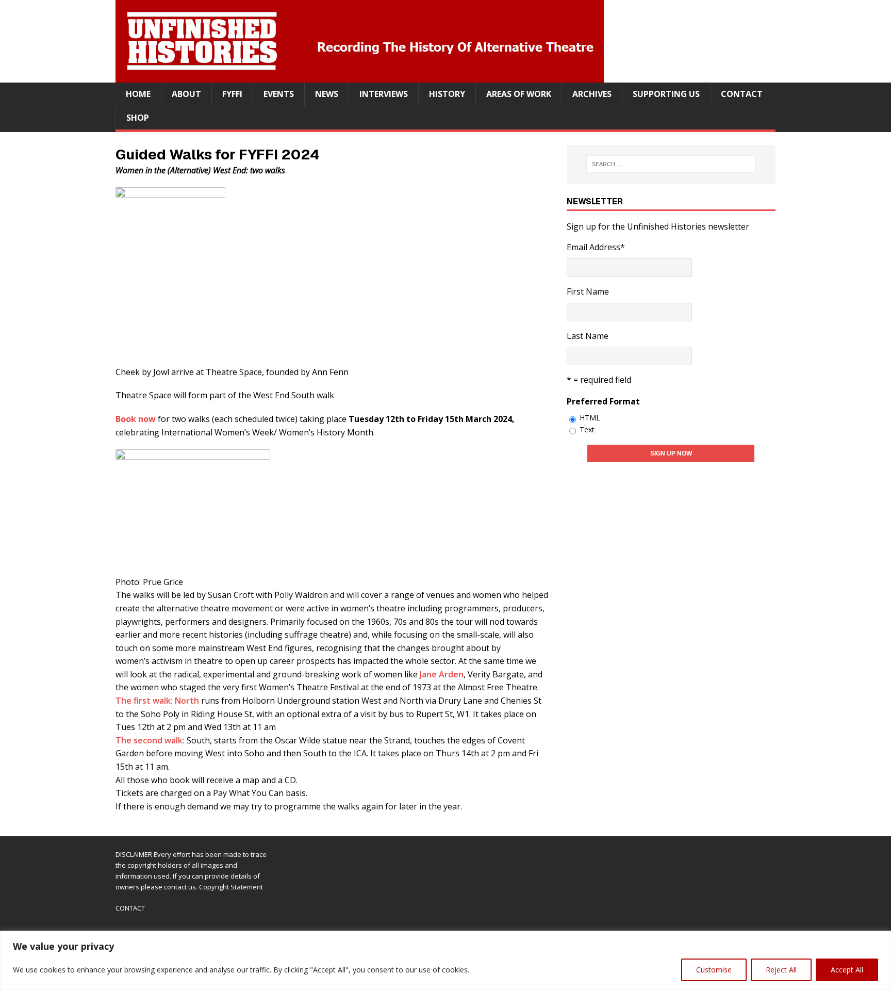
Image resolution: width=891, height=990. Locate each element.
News (326, 94)
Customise (714, 970)
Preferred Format (603, 401)
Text (587, 429)
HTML (590, 418)
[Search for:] (671, 164)
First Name (588, 291)
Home (138, 94)
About (186, 94)
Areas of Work (518, 94)
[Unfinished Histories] (360, 75)
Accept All (847, 970)
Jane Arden (442, 674)
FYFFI (232, 94)
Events (278, 94)
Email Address (596, 247)
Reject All (781, 970)
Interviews (383, 94)
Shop (137, 117)
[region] (445, 960)
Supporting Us (666, 94)
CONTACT (130, 908)
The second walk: (151, 740)
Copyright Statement (231, 886)
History (447, 94)
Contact (742, 94)
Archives (592, 94)
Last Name (587, 336)
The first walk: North (157, 700)
